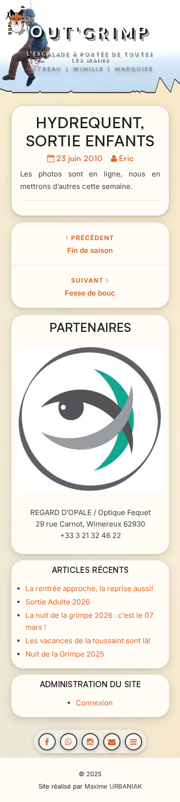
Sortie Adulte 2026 (57, 601)
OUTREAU (44, 69)
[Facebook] (47, 741)
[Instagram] (90, 741)
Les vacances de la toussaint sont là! (87, 640)
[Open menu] (133, 741)
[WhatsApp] (68, 741)
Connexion (93, 702)
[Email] (111, 741)
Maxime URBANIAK (113, 786)
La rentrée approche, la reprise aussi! (89, 588)
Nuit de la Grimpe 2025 (64, 654)
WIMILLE (88, 69)
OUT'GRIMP (90, 31)
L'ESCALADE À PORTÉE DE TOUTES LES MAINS (90, 56)
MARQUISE (134, 69)
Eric (126, 158)
